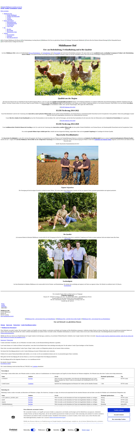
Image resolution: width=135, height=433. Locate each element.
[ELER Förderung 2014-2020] (67, 120)
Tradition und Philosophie (13, 16)
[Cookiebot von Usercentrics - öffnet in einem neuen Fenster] (13, 430)
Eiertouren (9, 36)
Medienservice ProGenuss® (9, 327)
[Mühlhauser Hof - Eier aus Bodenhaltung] (95, 319)
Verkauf (6, 33)
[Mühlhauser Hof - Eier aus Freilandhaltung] (40, 319)
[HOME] (11, 7)
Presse (2, 303)
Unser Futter (10, 26)
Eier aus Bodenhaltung (34, 53)
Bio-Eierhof (67, 238)
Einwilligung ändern (6, 363)
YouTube (30, 378)
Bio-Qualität (10, 30)
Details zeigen (86, 430)
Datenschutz (16, 325)
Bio (5, 27)
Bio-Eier (9, 29)
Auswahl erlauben (119, 414)
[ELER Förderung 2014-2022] (67, 107)
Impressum (9, 325)
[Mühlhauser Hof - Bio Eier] (68, 319)
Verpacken (9, 19)
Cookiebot (35, 366)
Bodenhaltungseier (11, 22)
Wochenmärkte (10, 34)
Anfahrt (20, 8)
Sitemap (3, 325)
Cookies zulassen (119, 410)
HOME (3, 8)
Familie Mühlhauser (12, 15)
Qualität (7, 8)
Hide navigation (5, 11)
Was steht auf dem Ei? (12, 37)
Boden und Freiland (9, 20)
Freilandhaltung (46, 53)
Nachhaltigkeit (13, 8)
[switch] (48, 430)
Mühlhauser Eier (8, 13)
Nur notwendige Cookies (119, 419)
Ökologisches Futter (12, 32)
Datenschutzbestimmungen (58, 417)
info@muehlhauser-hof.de (7, 316)
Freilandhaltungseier (12, 23)
